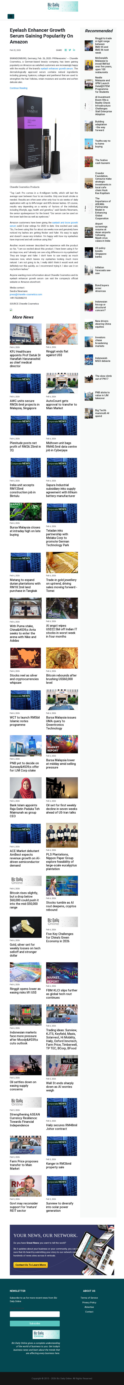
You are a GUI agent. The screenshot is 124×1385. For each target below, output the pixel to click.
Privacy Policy (89, 1302)
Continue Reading (18, 88)
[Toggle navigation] (11, 16)
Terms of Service (89, 1297)
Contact (89, 1311)
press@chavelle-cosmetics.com (26, 294)
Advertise (89, 1307)
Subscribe (34, 1323)
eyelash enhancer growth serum (57, 68)
